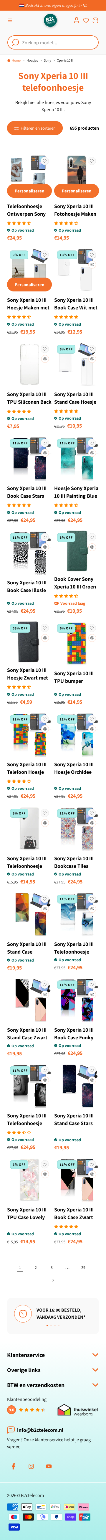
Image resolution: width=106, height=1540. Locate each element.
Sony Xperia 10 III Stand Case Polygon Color (27, 952)
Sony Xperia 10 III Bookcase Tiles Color (74, 866)
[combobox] (53, 42)
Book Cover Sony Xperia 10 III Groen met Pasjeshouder (75, 587)
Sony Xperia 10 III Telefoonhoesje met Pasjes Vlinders (76, 952)
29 (83, 1267)
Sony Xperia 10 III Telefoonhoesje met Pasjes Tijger (27, 1123)
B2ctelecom (32, 1495)
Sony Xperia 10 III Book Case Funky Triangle (74, 1037)
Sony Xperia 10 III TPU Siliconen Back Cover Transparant (29, 402)
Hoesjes (32, 60)
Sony (47, 60)
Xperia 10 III (65, 60)
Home (16, 60)
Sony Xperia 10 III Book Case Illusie (27, 586)
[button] (10, 20)
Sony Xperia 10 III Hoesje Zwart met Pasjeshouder (27, 678)
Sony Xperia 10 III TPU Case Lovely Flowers (27, 1217)
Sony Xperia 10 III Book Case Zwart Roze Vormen (74, 1217)
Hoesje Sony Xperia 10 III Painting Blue (76, 492)
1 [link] (20, 1267)
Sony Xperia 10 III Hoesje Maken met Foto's (28, 307)
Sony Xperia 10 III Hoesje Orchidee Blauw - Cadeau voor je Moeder (74, 776)
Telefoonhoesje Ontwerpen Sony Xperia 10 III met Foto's (26, 218)
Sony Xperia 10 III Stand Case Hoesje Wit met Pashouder (76, 402)
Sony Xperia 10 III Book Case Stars (27, 492)
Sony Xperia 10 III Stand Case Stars (74, 1119)
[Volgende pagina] (53, 1280)
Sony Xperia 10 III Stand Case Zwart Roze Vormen (27, 1037)
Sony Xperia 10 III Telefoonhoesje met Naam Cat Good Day (27, 870)
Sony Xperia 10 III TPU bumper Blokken (74, 681)
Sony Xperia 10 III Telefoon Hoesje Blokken (27, 772)
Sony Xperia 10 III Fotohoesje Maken (75, 210)
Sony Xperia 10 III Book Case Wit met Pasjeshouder (75, 307)
